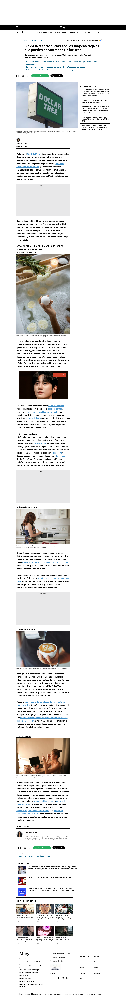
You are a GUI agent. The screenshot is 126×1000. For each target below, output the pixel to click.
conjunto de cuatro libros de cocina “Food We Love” (45, 562)
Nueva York (56, 32)
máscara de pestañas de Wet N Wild (32, 810)
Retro (96, 967)
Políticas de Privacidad (57, 957)
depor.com (57, 994)
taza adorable (40, 443)
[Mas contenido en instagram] (67, 978)
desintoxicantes (55, 409)
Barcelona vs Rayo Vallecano (84, 32)
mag (99, 994)
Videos (96, 956)
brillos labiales (47, 801)
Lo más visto (23, 863)
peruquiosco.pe (91, 994)
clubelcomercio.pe (36, 994)
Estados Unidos (34, 856)
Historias (83, 979)
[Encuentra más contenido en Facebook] (18, 76)
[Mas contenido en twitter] (63, 978)
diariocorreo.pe (78, 994)
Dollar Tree (22, 856)
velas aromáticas (56, 406)
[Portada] (24, 957)
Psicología (63, 32)
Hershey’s (57, 453)
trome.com (67, 994)
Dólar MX (96, 32)
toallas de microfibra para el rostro (43, 412)
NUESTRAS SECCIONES (86, 953)
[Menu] (18, 27)
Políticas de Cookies (56, 961)
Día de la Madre (47, 856)
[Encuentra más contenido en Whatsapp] (27, 76)
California (43, 32)
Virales (82, 973)
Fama (82, 967)
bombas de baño (33, 418)
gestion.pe (48, 994)
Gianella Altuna (21, 143)
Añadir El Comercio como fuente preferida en (84, 40)
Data (95, 962)
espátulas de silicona (47, 578)
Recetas (97, 973)
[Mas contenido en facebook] (59, 978)
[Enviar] (17, 33)
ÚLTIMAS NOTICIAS (89, 86)
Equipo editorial (24, 959)
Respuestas (84, 956)
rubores (37, 801)
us (81, 962)
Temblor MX (71, 32)
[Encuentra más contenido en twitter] (23, 76)
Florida (37, 32)
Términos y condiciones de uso (60, 953)
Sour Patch (61, 456)
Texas (49, 32)
